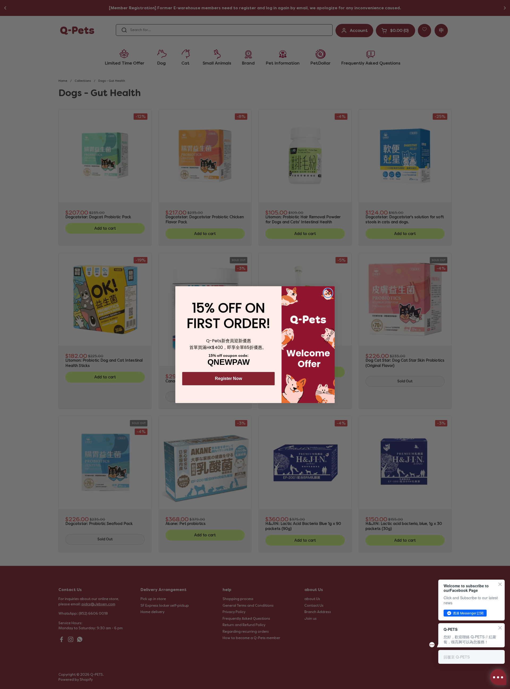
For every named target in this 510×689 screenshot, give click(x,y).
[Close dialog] (328, 293)
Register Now (228, 378)
